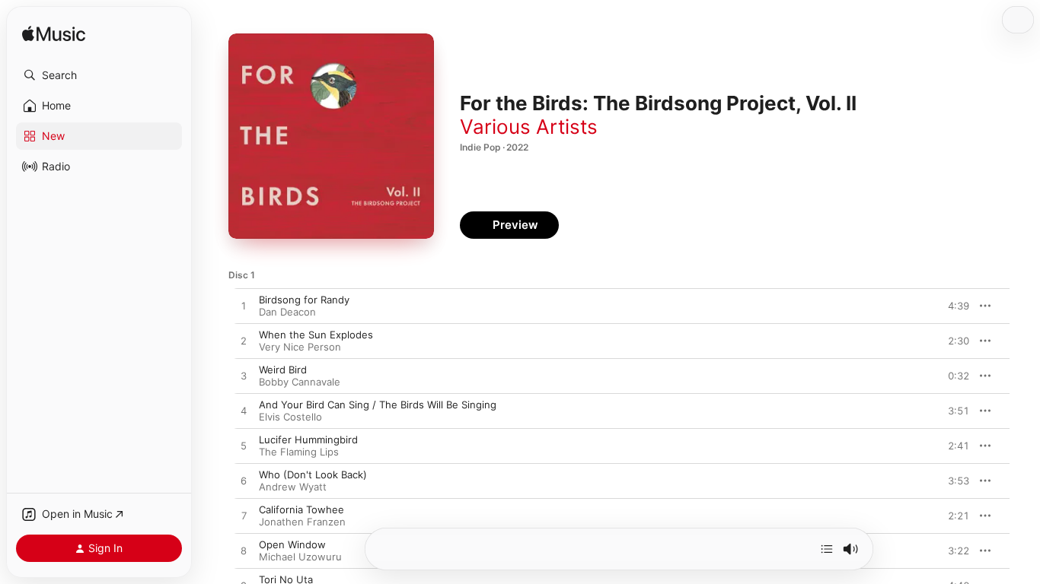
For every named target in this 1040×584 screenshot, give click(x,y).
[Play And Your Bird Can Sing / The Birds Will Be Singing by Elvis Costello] (243, 411)
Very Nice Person (300, 347)
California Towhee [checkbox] (301, 509)
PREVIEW (952, 305)
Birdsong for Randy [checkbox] (304, 300)
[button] (99, 75)
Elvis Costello (290, 417)
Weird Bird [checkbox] (283, 369)
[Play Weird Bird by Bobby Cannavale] (243, 376)
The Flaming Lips (299, 452)
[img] (53, 34)
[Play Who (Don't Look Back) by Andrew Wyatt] (243, 481)
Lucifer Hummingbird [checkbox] (308, 439)
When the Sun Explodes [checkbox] (316, 334)
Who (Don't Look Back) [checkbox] (313, 474)
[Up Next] (827, 549)
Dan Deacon (287, 312)
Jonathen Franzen (302, 522)
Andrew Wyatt (293, 487)
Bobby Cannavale (299, 382)
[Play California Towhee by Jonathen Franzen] (243, 516)
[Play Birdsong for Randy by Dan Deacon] (243, 306)
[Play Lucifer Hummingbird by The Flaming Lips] (243, 446)
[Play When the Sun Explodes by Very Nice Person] (243, 341)
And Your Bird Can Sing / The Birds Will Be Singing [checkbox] (377, 404)
